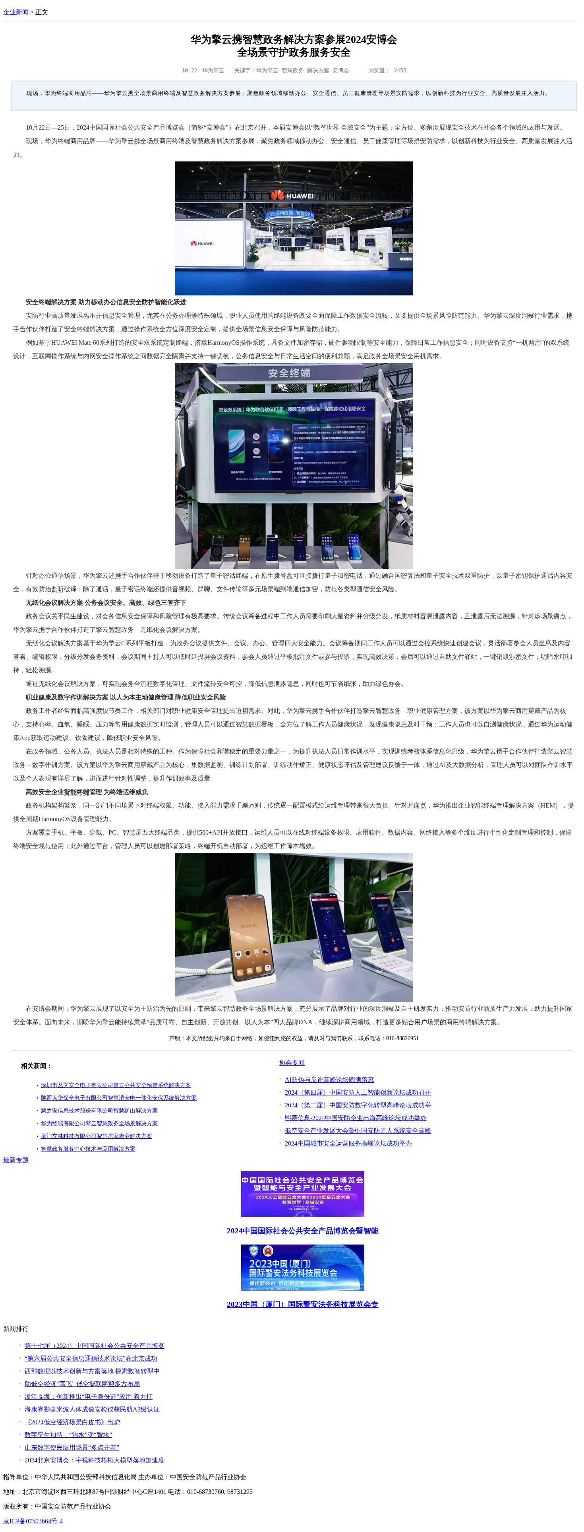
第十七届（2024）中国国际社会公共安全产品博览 (94, 1345)
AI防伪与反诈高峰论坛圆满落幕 (329, 1079)
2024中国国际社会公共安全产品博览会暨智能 (303, 1231)
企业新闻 (16, 12)
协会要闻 (292, 1062)
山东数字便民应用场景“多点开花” (72, 1447)
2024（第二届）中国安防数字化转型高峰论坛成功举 (358, 1105)
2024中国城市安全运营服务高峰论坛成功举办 (348, 1143)
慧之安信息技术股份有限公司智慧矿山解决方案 (99, 1111)
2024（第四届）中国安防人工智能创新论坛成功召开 (358, 1092)
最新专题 (16, 1160)
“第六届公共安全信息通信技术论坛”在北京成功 (91, 1358)
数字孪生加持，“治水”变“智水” (68, 1434)
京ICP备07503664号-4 (33, 1521)
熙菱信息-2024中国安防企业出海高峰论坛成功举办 (356, 1118)
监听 (57, 589)
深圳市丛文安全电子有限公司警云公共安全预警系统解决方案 (116, 1085)
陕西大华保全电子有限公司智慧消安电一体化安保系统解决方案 (119, 1098)
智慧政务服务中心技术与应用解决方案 (88, 1149)
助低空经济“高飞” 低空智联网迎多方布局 (82, 1384)
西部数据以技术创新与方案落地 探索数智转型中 (92, 1371)
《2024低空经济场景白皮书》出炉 (72, 1422)
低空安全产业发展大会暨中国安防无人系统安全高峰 (358, 1130)
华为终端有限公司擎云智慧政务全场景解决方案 (99, 1123)
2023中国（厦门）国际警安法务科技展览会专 (303, 1304)
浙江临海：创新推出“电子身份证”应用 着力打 (89, 1396)
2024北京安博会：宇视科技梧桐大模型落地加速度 (94, 1460)
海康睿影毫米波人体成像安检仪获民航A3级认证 (92, 1409)
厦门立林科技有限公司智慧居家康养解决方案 (96, 1136)
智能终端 (76, 791)
